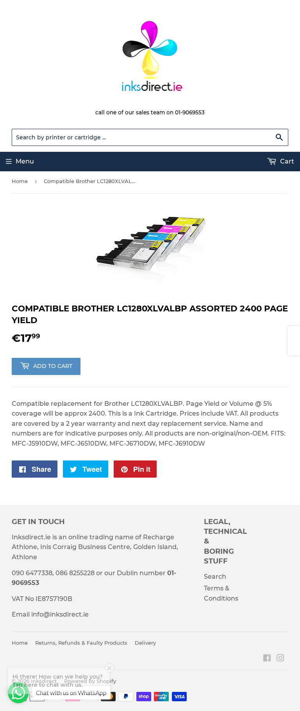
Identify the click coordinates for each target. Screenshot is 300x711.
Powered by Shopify (90, 681)
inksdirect (44, 681)
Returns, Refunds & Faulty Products (81, 643)
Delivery (145, 643)
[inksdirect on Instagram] (280, 659)
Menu (25, 161)
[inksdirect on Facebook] (267, 659)
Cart (286, 161)
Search (215, 576)
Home (20, 181)
